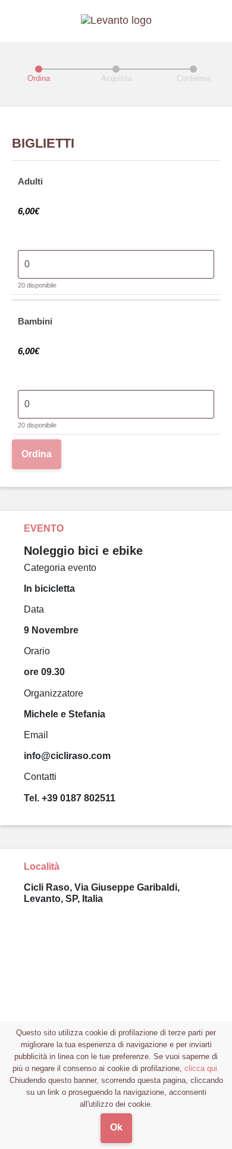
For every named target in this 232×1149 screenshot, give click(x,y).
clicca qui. (202, 1068)
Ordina (36, 454)
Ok (116, 1127)
